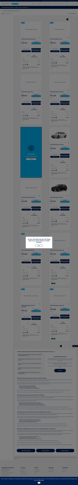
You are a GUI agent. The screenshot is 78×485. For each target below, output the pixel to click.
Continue (39, 245)
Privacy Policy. (41, 480)
